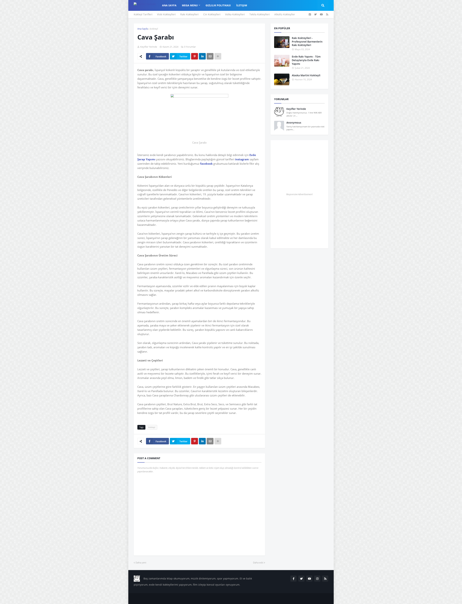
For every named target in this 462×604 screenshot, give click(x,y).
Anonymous (293, 122)
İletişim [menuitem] (241, 5)
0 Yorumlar (190, 46)
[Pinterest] (194, 56)
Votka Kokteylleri (235, 14)
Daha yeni (141, 562)
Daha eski (258, 562)
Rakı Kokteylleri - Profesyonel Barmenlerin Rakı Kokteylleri (307, 41)
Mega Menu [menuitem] (190, 5)
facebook (206, 163)
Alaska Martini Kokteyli (306, 75)
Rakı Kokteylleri (189, 14)
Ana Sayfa (142, 28)
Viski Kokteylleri (166, 14)
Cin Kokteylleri (212, 14)
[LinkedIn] (202, 56)
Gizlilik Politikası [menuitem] (218, 5)
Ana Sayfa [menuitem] (169, 5)
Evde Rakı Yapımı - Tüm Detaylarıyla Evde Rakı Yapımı (306, 60)
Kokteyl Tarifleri (143, 14)
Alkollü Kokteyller (284, 14)
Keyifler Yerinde (296, 109)
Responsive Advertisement (299, 194)
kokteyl (154, 28)
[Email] (210, 56)
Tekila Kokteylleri (259, 14)
